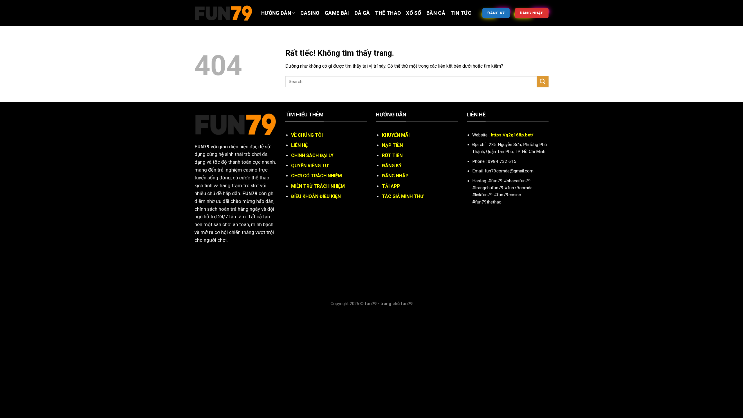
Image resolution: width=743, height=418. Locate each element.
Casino (310, 13)
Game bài (337, 13)
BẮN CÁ (435, 13)
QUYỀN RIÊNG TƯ (309, 165)
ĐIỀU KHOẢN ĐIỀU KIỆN (316, 196)
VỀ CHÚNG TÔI (307, 135)
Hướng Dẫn (276, 13)
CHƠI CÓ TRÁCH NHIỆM (316, 176)
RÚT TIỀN (392, 155)
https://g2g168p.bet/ (512, 135)
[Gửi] (543, 81)
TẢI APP (391, 186)
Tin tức (460, 13)
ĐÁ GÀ (362, 13)
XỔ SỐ (413, 13)
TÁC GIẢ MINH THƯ (402, 196)
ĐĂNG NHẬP (395, 176)
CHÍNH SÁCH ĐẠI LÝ (312, 155)
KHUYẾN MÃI (396, 135)
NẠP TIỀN (392, 145)
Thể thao (388, 13)
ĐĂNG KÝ (392, 165)
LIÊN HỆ (299, 145)
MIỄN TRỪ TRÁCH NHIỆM (318, 186)
